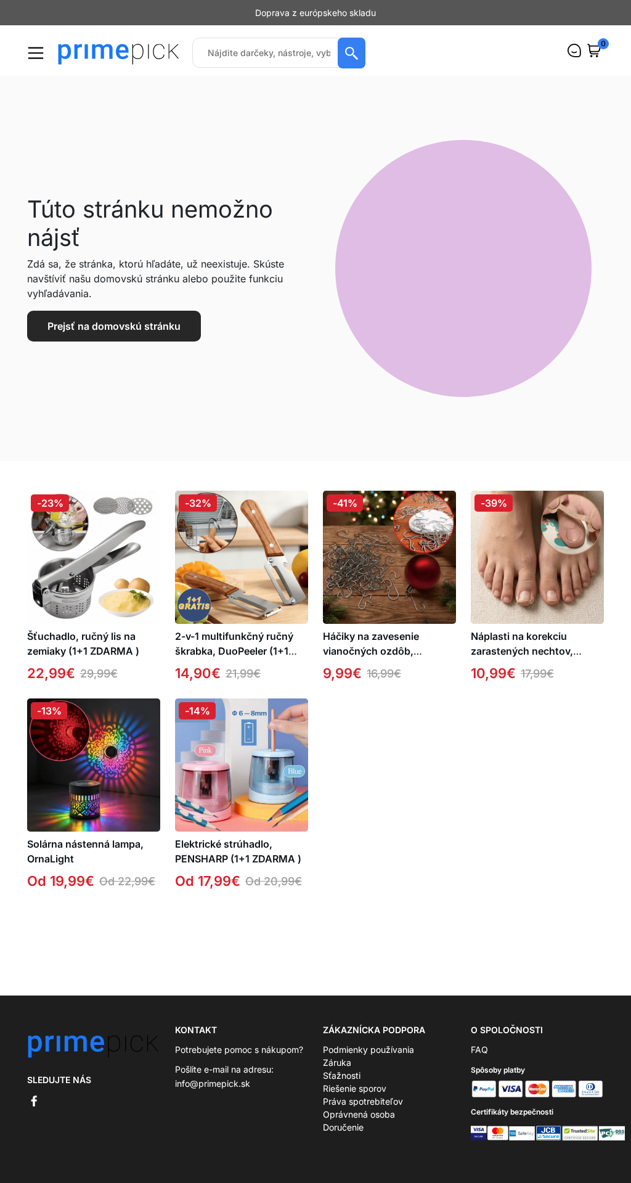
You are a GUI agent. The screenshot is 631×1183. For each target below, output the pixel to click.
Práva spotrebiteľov (363, 1101)
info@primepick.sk (212, 1083)
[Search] (351, 53)
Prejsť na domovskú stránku (114, 326)
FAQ (479, 1049)
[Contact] (574, 50)
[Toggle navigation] (35, 53)
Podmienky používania (368, 1049)
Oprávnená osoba (359, 1114)
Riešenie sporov (354, 1088)
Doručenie (343, 1127)
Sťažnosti (341, 1075)
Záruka (337, 1062)
